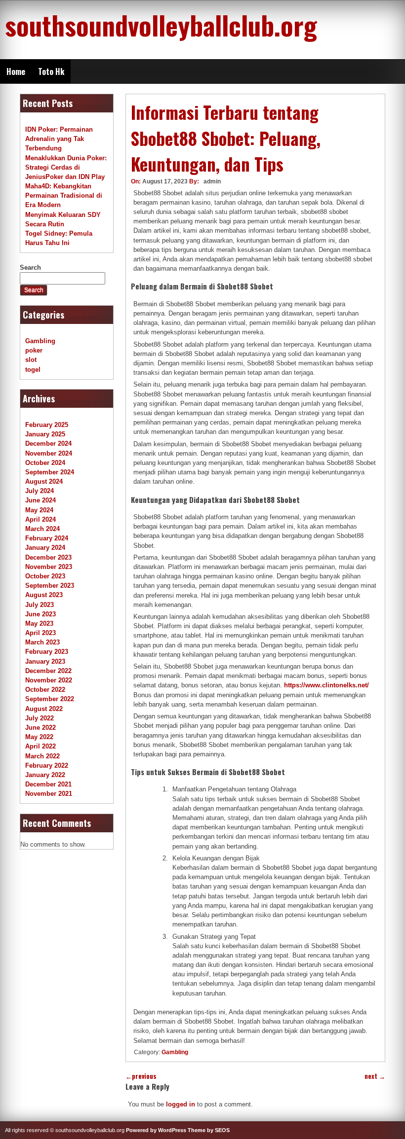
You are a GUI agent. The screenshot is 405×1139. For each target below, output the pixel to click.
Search (30, 267)
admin (212, 181)
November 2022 (48, 680)
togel (32, 369)
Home (15, 71)
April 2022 (40, 746)
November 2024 (48, 453)
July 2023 (39, 604)
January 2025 (45, 434)
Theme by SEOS (209, 1130)
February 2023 (46, 651)
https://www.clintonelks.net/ (326, 685)
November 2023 (48, 566)
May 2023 (39, 623)
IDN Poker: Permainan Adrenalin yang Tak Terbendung (59, 139)
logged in (180, 1104)
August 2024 (44, 481)
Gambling (175, 1052)
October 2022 (45, 689)
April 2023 (40, 633)
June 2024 (40, 500)
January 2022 (45, 775)
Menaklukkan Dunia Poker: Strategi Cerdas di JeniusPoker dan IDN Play (66, 167)
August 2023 (44, 595)
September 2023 (49, 585)
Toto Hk (51, 71)
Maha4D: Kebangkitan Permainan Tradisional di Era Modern (63, 195)
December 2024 (48, 443)
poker (33, 350)
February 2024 (46, 538)
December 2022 (48, 671)
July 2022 (39, 718)
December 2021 (48, 784)
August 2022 (44, 708)
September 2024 (49, 472)
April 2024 (40, 519)
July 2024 (39, 491)
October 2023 (45, 576)
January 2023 (45, 661)
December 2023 (48, 557)
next (374, 1076)
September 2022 (49, 699)
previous (141, 1076)
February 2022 (46, 765)
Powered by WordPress (156, 1130)
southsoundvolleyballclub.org (161, 24)
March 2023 (42, 642)
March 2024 (42, 529)
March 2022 (42, 756)
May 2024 (39, 510)
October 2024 (45, 462)
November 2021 (48, 793)
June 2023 (40, 614)
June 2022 (40, 727)
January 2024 (45, 547)
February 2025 (46, 424)
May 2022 (39, 737)
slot (31, 359)
